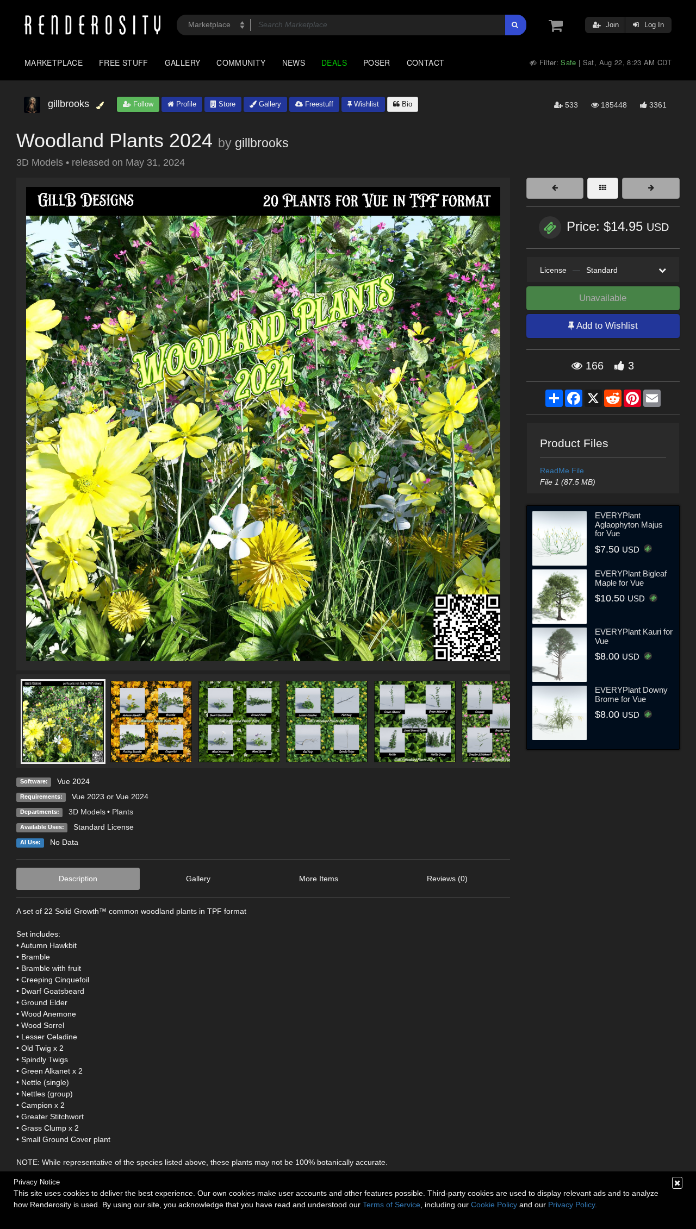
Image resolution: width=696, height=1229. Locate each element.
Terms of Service (391, 1204)
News (293, 62)
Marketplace (53, 62)
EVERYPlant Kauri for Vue (634, 636)
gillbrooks (262, 143)
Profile (185, 104)
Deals (334, 62)
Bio (406, 104)
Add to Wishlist (606, 326)
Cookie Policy (494, 1204)
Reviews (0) (447, 878)
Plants (122, 811)
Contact (426, 62)
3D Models (87, 811)
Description (78, 878)
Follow (142, 104)
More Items (318, 878)
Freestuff (318, 104)
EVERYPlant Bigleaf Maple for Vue (631, 578)
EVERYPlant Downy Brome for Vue (631, 694)
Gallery (183, 62)
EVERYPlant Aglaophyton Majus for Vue (629, 524)
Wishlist (365, 104)
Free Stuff (123, 62)
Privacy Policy (571, 1204)
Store (225, 104)
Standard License (103, 827)
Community (240, 62)
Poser (376, 62)
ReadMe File (562, 470)
